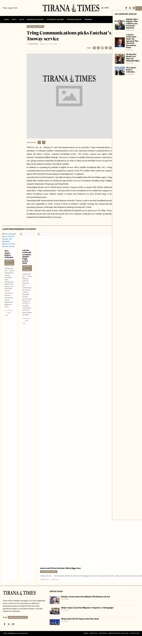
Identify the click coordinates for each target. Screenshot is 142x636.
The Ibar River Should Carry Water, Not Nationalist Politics (132, 57)
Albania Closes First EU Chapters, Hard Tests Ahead (80, 619)
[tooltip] (126, 8)
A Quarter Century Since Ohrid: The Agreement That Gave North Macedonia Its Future (132, 41)
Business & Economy (35, 26)
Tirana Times (33, 44)
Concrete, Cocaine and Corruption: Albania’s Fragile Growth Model (26, 256)
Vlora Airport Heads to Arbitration (131, 70)
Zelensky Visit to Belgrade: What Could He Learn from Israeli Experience (132, 23)
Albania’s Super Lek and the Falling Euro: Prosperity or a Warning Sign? (87, 608)
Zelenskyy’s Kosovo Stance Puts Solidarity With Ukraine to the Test (85, 597)
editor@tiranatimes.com (18, 617)
